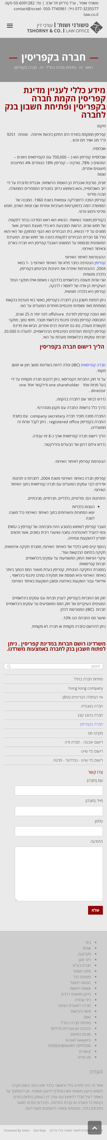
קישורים (85, 1051)
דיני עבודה (83, 999)
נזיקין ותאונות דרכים (76, 994)
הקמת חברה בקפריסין (69, 102)
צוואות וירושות (80, 988)
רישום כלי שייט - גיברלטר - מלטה (78, 760)
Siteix (26, 1130)
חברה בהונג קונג (90, 715)
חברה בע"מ (82, 965)
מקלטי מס (95, 733)
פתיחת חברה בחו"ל (61, 67)
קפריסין (100, 262)
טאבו (87, 1017)
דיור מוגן (85, 959)
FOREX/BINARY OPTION (69, 1045)
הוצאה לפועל (80, 982)
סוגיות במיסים (81, 1034)
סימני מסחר (82, 971)
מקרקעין (84, 953)
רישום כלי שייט (92, 751)
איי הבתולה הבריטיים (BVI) (83, 697)
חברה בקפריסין (91, 724)
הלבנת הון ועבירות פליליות (71, 1028)
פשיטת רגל (82, 976)
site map (39, 1130)
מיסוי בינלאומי (81, 1011)
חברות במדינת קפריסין (46, 643)
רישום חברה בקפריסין (66, 346)
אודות (87, 948)
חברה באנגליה (92, 706)
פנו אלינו (84, 1057)
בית (88, 942)
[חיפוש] (9, 666)
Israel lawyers (78, 1039)
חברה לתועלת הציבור (74, 1005)
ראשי (89, 67)
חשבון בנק (78, 648)
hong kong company (86, 688)
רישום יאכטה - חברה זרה (84, 742)
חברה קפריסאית (93, 364)
